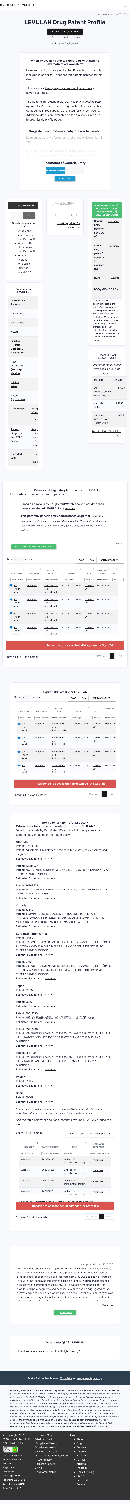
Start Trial (108, 645)
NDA (89, 573)
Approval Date (102, 572)
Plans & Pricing (85, 1472)
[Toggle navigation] (126, 5)
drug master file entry (77, 106)
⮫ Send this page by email (65, 31)
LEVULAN (32, 585)
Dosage (71, 573)
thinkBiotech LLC (20, 1439)
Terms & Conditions (11, 1459)
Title (74, 1147)
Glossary (116, 543)
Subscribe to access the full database (71, 645)
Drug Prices (17, 408)
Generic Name (50, 572)
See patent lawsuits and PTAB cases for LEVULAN (37, 437)
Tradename (33, 573)
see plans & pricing (89, 1378)
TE (114, 573)
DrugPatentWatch (17, 5)
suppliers (56, 110)
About (80, 1439)
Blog (79, 1443)
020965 (115, 277)
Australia (25, 1159)
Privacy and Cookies (12, 1455)
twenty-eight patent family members (68, 88)
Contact (81, 1447)
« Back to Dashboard (65, 43)
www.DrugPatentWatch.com (51, 1455)
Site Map (6, 1463)
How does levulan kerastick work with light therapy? (48, 1351)
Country (29, 1147)
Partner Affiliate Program (81, 1463)
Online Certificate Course (82, 1480)
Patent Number (50, 1147)
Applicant (16, 573)
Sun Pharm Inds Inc (80, 70)
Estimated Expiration (98, 1145)
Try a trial (66, 1378)
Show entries (19, 559)
